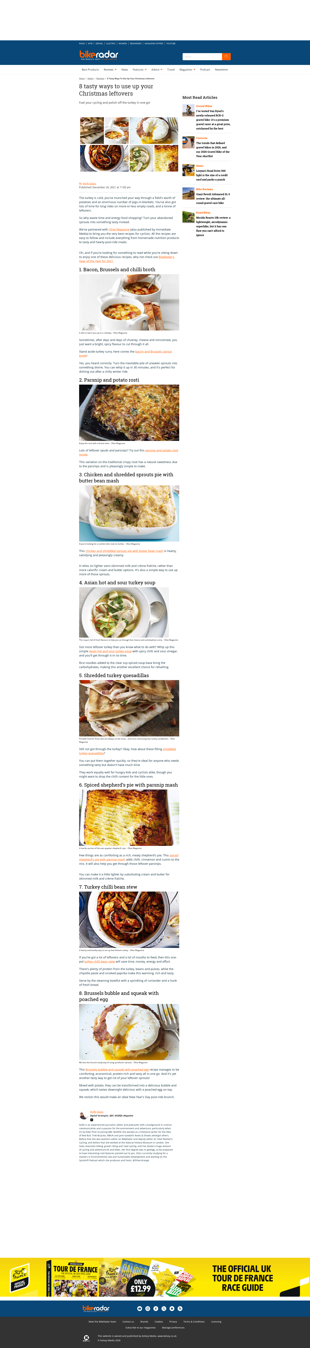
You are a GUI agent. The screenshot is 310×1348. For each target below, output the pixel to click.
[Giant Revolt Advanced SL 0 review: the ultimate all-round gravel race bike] (188, 193)
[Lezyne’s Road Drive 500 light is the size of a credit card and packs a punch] (188, 170)
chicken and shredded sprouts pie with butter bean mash (124, 551)
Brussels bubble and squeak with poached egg (117, 1069)
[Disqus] (132, 1213)
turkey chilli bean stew (99, 961)
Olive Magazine (119, 229)
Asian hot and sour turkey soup (110, 651)
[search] (226, 56)
